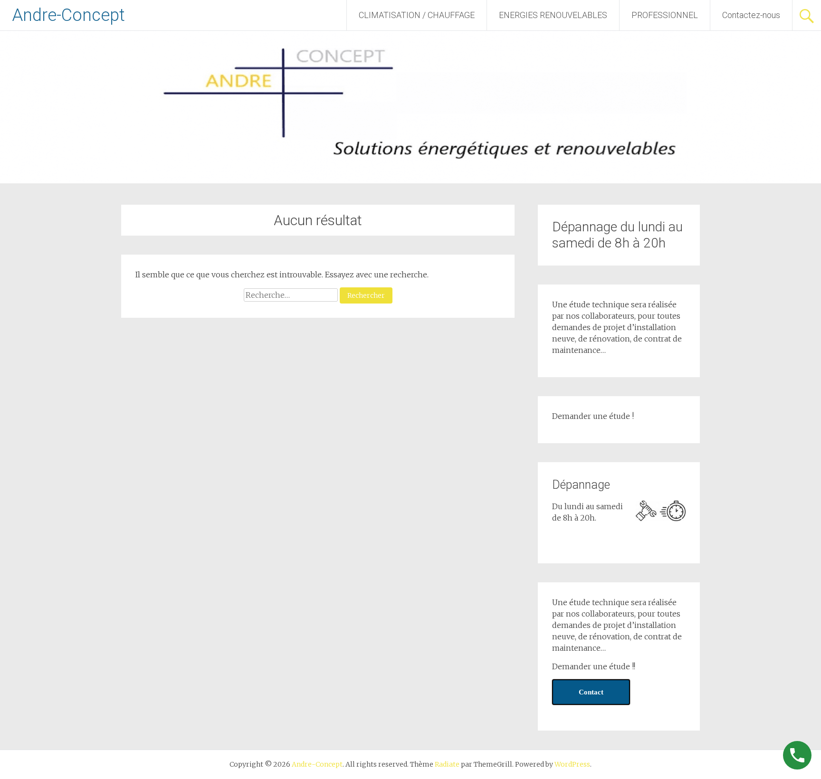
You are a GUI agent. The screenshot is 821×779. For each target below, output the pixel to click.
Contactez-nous (751, 15)
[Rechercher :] (292, 295)
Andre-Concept (68, 15)
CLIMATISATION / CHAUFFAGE (417, 15)
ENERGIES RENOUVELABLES (553, 15)
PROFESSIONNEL (664, 15)
